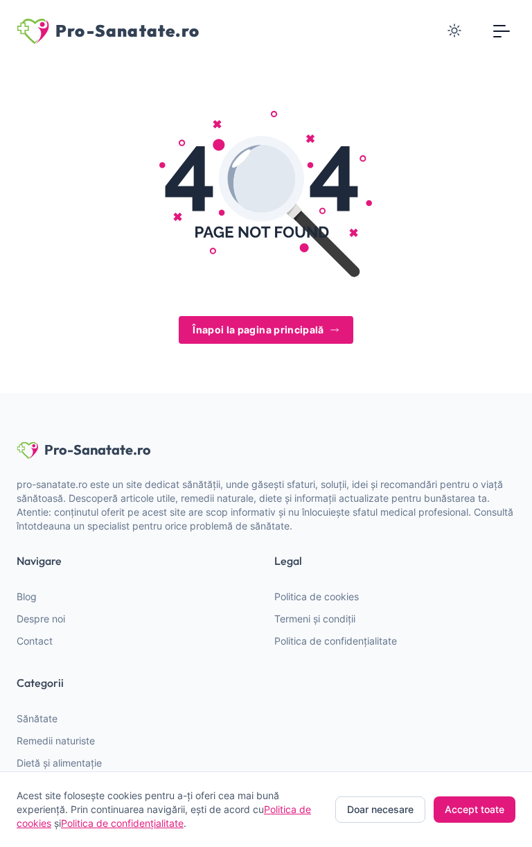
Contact (35, 641)
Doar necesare (380, 809)
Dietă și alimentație (59, 763)
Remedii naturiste (56, 740)
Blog (27, 596)
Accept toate (474, 809)
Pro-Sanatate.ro (97, 449)
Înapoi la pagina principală (258, 329)
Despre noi (41, 619)
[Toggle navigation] (501, 30)
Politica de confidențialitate (335, 641)
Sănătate (37, 718)
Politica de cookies (316, 596)
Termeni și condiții (314, 619)
